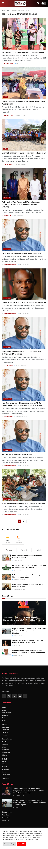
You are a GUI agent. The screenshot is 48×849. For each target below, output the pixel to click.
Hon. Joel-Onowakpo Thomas (20, 10)
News (5, 48)
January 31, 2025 (21, 365)
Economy (5, 732)
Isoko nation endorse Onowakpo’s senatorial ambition (23, 503)
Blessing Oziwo (9, 63)
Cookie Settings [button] (9, 844)
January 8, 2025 (21, 115)
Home (3, 10)
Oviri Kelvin (7, 215)
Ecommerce (5, 729)
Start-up (4, 735)
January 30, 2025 (24, 264)
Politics (6, 197)
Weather (4, 772)
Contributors (6, 752)
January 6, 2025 (21, 63)
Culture (4, 764)
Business (5, 727)
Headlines (7, 398)
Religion (4, 747)
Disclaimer (6, 815)
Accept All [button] (21, 844)
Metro (3, 718)
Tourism (4, 766)
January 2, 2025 (18, 215)
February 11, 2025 (21, 416)
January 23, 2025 (24, 514)
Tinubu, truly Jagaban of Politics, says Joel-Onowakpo (24, 302)
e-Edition (5, 778)
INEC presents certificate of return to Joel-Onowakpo (23, 52)
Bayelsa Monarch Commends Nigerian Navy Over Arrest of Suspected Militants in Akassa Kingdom (29, 631)
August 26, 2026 (9, 623)
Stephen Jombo (8, 164)
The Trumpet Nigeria (10, 264)
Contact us (6, 818)
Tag (8, 10)
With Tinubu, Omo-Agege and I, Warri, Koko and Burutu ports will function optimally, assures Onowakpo (21, 204)
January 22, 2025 (24, 465)
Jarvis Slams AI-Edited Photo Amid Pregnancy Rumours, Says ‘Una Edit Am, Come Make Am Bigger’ (28, 791)
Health (4, 720)
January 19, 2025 (21, 164)
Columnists (5, 750)
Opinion (5, 745)
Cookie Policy (7, 812)
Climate (4, 761)
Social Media (6, 774)
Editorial (4, 755)
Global (4, 759)
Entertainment (7, 739)
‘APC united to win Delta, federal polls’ (17, 454)
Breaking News (6, 712)
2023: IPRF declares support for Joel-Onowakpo (21, 253)
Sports (4, 742)
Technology (5, 769)
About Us (5, 821)
